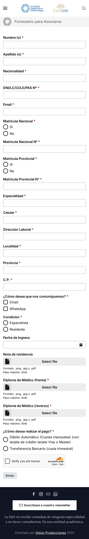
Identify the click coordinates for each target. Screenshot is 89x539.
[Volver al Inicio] (44, 8)
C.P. (7, 280)
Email (8, 104)
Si (11, 127)
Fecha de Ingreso (16, 338)
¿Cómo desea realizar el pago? (28, 431)
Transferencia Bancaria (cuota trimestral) (41, 449)
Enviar (10, 475)
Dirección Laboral (18, 229)
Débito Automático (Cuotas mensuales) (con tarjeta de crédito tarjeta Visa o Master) (44, 439)
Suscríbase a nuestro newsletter (47, 505)
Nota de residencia (18, 354)
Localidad (12, 246)
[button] (5, 8)
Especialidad (14, 196)
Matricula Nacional (19, 121)
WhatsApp (18, 309)
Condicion (12, 317)
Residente (17, 329)
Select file (49, 361)
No (12, 133)
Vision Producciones (50, 533)
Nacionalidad (14, 71)
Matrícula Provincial (20, 159)
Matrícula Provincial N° (22, 179)
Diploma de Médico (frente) (26, 380)
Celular (10, 212)
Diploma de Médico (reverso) (27, 406)
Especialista (19, 323)
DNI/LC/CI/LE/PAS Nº (21, 88)
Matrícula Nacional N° (21, 142)
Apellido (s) (13, 54)
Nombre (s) (13, 37)
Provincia (11, 263)
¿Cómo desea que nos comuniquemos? (36, 296)
